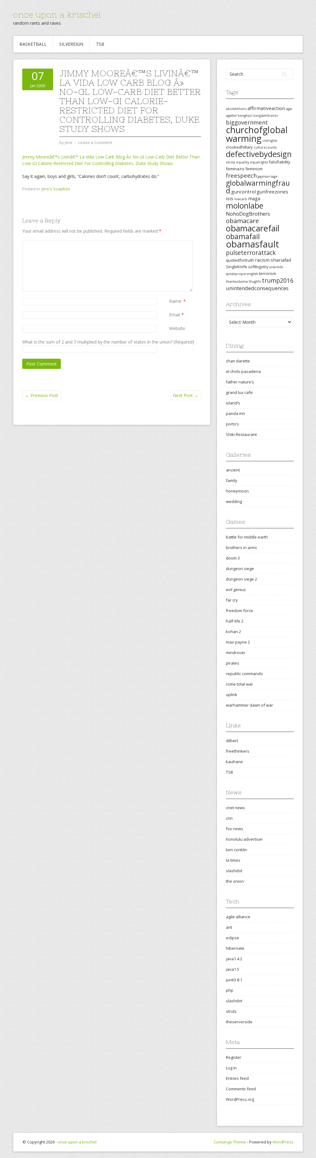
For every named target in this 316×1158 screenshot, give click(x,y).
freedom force (239, 610)
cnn (229, 818)
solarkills (276, 267)
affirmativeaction (266, 108)
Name (175, 301)
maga (254, 198)
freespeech (241, 175)
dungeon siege (240, 568)
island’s (233, 403)
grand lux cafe (239, 392)
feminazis (235, 168)
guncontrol (243, 191)
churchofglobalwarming (257, 134)
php (229, 990)
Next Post (185, 395)
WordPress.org (240, 1099)
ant (229, 927)
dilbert (232, 740)
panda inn (235, 413)
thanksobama (237, 281)
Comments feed (241, 1089)
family (231, 480)
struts (231, 1011)
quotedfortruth (240, 260)
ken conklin (236, 849)
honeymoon (237, 491)
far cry (232, 600)
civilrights (269, 140)
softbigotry (258, 266)
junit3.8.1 (234, 980)
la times (233, 860)
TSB (100, 44)
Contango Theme (230, 1142)
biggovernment (247, 122)
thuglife (255, 281)
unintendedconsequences (257, 288)
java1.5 (232, 969)
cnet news (235, 807)
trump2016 (277, 280)
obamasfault (252, 244)
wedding (234, 501)
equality (242, 162)
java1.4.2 (234, 958)
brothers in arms (241, 547)
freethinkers (237, 751)
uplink (231, 694)
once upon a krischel (57, 14)
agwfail (231, 115)
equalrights (259, 162)
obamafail (243, 236)
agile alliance (238, 916)
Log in (231, 1068)
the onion (235, 881)
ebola (230, 162)
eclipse (232, 937)
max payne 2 (238, 642)
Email (174, 315)
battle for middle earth (247, 537)
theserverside (239, 1022)
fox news (234, 828)
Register (233, 1057)
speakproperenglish (242, 274)
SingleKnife (236, 266)
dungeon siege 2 (241, 579)
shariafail (281, 260)
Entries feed (237, 1078)
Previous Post (41, 395)
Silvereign (71, 44)
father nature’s (240, 382)
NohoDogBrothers (248, 213)
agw (289, 109)
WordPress (282, 1142)
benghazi (245, 115)
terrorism (267, 273)
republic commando (244, 673)
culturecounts (265, 147)
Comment (170, 243)
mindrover (235, 652)
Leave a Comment (95, 142)
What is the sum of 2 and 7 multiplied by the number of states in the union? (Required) (108, 342)
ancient (233, 470)
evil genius (236, 589)
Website (177, 328)
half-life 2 (234, 621)
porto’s (232, 424)
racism (262, 260)
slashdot (234, 870)
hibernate (235, 948)
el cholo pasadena (243, 371)
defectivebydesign (259, 154)
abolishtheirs (236, 109)
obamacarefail (253, 228)
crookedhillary (239, 147)
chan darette (238, 361)
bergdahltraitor (265, 115)
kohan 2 (233, 631)
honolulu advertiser (244, 839)
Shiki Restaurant (241, 434)
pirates (232, 663)
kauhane (234, 761)
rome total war (239, 684)
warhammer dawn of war (249, 705)
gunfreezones (272, 191)
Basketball (33, 44)
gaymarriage (267, 176)
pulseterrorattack (251, 252)
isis (229, 198)
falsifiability (279, 162)
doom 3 (233, 558)
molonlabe (244, 205)
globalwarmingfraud (258, 187)
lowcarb (240, 199)
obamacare (242, 220)
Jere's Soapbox (56, 189)
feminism (254, 168)
